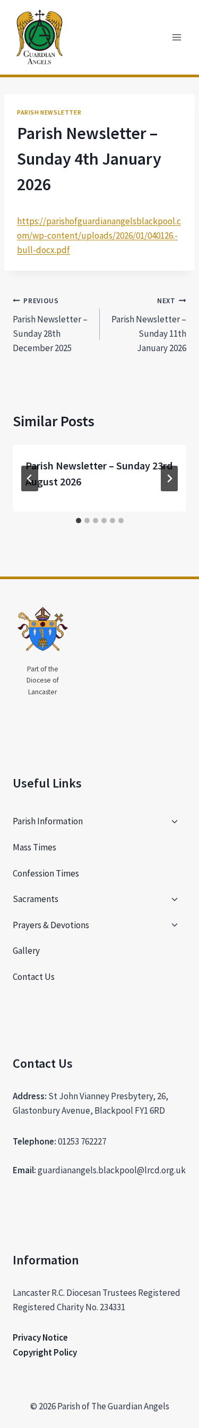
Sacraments (35, 899)
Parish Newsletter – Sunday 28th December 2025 (50, 325)
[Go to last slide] (29, 478)
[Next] (169, 478)
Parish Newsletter (49, 112)
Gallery (26, 950)
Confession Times (46, 873)
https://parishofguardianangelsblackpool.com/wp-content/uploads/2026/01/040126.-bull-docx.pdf (99, 235)
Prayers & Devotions (51, 925)
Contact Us (34, 977)
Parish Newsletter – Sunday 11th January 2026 (148, 325)
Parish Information (48, 821)
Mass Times (34, 847)
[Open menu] (176, 37)
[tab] (78, 520)
